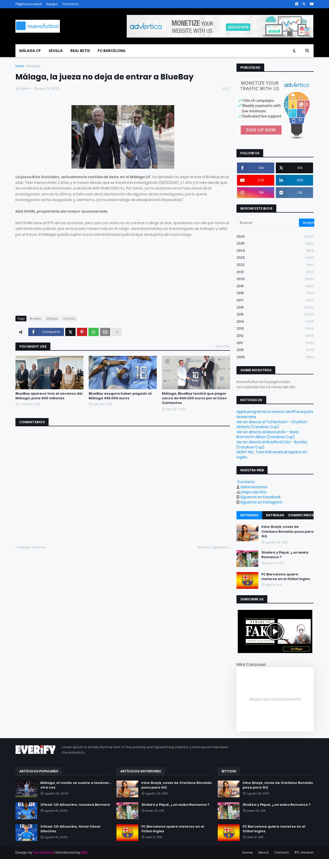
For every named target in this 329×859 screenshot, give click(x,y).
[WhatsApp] (93, 332)
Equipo (52, 4)
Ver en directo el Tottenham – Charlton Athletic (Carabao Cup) (271, 424)
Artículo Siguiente (212, 547)
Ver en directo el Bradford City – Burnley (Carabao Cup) (271, 444)
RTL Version (304, 852)
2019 (275, 286)
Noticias (69, 319)
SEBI (84, 852)
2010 (275, 349)
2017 (275, 300)
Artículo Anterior (32, 547)
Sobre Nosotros (254, 487)
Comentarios (301, 515)
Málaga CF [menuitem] (30, 50)
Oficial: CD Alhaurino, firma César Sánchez (70, 829)
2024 (275, 250)
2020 (275, 278)
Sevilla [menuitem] (56, 50)
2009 (275, 357)
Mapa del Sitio (254, 492)
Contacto (70, 4)
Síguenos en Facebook (260, 497)
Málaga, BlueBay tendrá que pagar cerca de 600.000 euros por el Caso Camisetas (194, 398)
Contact (282, 852)
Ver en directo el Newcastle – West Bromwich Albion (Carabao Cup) (267, 434)
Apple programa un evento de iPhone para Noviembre (274, 414)
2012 (275, 335)
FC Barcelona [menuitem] (111, 50)
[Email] (105, 332)
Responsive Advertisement (275, 699)
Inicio (19, 66)
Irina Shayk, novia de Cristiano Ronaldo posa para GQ (287, 531)
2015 (275, 314)
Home (247, 852)
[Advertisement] (122, 273)
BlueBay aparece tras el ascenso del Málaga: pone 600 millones (49, 396)
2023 (275, 257)
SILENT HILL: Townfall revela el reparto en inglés (271, 454)
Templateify (43, 852)
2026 (275, 236)
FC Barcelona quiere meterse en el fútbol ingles (285, 576)
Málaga (52, 319)
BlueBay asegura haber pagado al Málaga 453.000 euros (120, 396)
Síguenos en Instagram (261, 502)
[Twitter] (70, 332)
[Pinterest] (82, 332)
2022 (275, 264)
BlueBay (34, 66)
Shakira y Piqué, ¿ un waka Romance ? (284, 554)
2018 (275, 293)
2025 (275, 243)
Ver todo (222, 346)
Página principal (28, 4)
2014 (275, 321)
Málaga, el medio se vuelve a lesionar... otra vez (75, 785)
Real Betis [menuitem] (80, 50)
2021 (275, 271)
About (263, 852)
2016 (275, 307)
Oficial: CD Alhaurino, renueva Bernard (75, 804)
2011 (275, 342)
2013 (275, 328)
